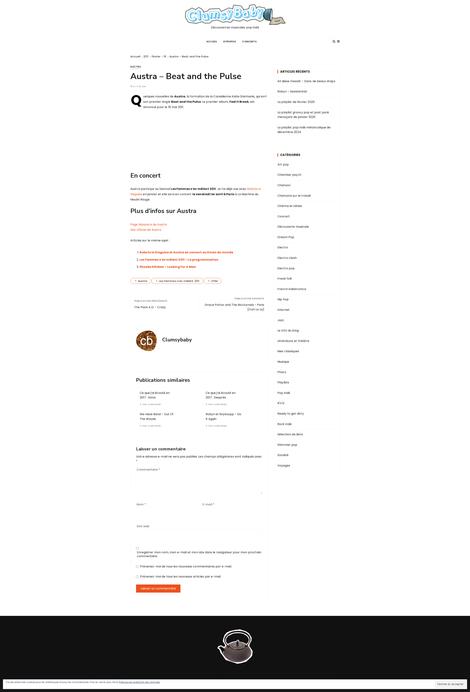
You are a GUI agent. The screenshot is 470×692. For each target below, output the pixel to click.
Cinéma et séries (289, 206)
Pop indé (283, 393)
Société (282, 455)
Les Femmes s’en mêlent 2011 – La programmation (179, 260)
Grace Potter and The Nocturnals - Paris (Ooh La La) (234, 307)
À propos (229, 41)
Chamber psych (289, 175)
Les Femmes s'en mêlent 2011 (179, 281)
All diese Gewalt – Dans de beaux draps (306, 81)
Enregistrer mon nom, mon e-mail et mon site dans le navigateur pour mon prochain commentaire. (199, 554)
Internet (283, 310)
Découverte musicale (293, 227)
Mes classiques (288, 351)
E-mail (208, 504)
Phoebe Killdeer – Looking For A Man (168, 267)
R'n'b (280, 403)
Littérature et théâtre (293, 341)
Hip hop (283, 299)
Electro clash (287, 258)
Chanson (283, 185)
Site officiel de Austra (145, 230)
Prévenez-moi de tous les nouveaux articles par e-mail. (180, 576)
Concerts (249, 41)
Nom (141, 504)
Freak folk (284, 278)
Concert (283, 216)
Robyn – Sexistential (292, 91)
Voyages (283, 465)
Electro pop (286, 268)
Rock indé (284, 424)
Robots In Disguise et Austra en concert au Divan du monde (186, 252)
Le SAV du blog (288, 330)
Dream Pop (285, 237)
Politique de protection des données (139, 682)
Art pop (283, 164)
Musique (283, 362)
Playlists (283, 382)
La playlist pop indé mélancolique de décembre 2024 (303, 129)
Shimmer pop (287, 445)
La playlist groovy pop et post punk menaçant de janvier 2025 (303, 114)
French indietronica (291, 289)
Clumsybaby (154, 404)
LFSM (214, 281)
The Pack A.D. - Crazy (150, 307)
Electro (135, 66)
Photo (281, 372)
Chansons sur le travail (294, 196)
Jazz (280, 320)
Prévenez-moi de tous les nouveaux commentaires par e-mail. (186, 566)
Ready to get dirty (290, 413)
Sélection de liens (290, 434)
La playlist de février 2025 (296, 102)
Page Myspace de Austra (148, 224)
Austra (142, 281)
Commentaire (148, 469)
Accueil (211, 41)
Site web (143, 526)
